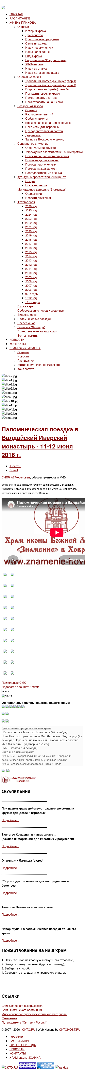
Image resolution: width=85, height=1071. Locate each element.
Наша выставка (36, 68)
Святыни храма (35, 43)
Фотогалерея (26, 202)
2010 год (31, 273)
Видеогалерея (27, 314)
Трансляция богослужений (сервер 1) (50, 81)
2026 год (31, 206)
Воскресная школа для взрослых (48, 122)
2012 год (31, 264)
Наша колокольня (37, 51)
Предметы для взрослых (42, 127)
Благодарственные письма (43, 172)
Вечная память (27, 335)
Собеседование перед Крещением (40, 310)
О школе (31, 110)
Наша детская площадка (42, 72)
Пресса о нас (26, 323)
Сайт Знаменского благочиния (22, 1010)
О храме (23, 26)
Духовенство (34, 35)
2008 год (31, 281)
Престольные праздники (42, 39)
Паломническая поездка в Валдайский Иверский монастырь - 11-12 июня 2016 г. (40, 442)
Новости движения (38, 198)
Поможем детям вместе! (42, 160)
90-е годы (31, 293)
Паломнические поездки (34, 319)
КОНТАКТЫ (17, 344)
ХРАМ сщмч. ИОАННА (25, 348)
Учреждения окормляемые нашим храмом (54, 152)
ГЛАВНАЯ (16, 14)
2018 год (31, 239)
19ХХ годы (32, 302)
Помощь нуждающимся (41, 168)
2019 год (31, 235)
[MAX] (3, 707)
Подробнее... (10, 820)
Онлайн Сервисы (29, 77)
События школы (36, 118)
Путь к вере (25, 306)
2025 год (31, 210)
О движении (33, 193)
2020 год (31, 231)
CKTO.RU (28, 1029)
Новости (23, 356)
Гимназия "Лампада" (31, 327)
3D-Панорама (34, 64)
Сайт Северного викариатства (22, 1005)
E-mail (13, 470)
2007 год (31, 285)
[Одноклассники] (11, 707)
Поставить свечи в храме (42, 93)
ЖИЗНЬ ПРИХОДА (22, 22)
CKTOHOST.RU (69, 1029)
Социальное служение (32, 143)
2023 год (31, 218)
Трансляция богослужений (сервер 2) (50, 85)
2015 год (31, 252)
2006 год (31, 289)
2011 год (31, 268)
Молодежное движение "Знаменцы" (41, 189)
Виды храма (33, 56)
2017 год (31, 243)
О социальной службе (40, 147)
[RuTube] (15, 707)
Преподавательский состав (44, 131)
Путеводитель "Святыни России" (24, 1022)
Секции (30, 181)
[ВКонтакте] (7, 707)
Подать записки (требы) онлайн (47, 89)
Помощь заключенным (40, 164)
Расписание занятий (39, 114)
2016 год (31, 248)
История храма (35, 31)
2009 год (31, 277)
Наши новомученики (39, 47)
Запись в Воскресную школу (44, 139)
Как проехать (26, 369)
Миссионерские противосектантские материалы (34, 1014)
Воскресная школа (30, 106)
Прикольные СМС (14, 682)
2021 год (31, 227)
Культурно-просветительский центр (41, 177)
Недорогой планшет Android (20, 687)
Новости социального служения (47, 156)
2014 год (31, 256)
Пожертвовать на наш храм (44, 102)
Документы (33, 135)
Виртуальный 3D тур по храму (45, 60)
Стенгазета (9, 1018)
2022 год (31, 223)
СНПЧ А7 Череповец (16, 477)
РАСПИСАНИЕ (19, 18)
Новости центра (36, 185)
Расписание (25, 360)
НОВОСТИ (17, 339)
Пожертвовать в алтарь (41, 97)
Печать (15, 466)
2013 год (31, 260)
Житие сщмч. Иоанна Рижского (38, 364)
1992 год (31, 298)
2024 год (31, 214)
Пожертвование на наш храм (37, 331)
